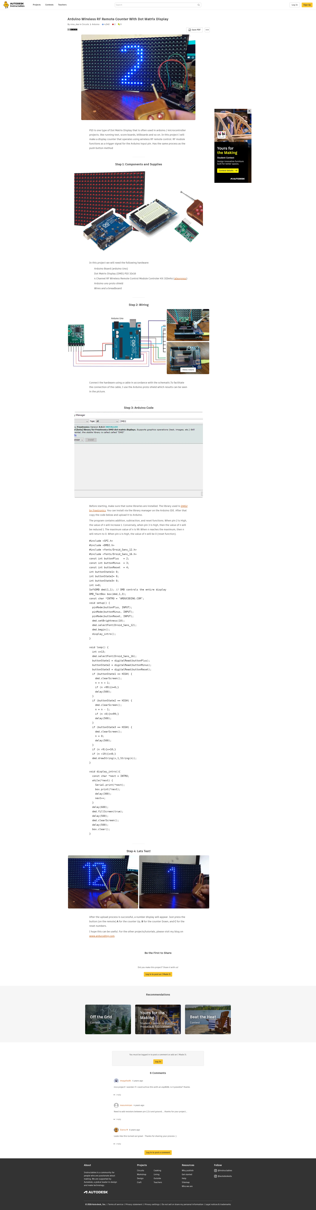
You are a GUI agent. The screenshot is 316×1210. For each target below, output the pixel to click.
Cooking (157, 1170)
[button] (207, 29)
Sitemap (186, 1182)
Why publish (188, 1170)
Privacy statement (133, 1204)
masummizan (126, 1105)
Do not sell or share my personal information (182, 1204)
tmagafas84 (125, 1081)
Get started (187, 1174)
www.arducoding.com (102, 936)
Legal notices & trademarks (218, 1204)
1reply (118, 1095)
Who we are (187, 1186)
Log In (295, 4)
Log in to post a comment (158, 1152)
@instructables (225, 1170)
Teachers (62, 4)
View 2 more (188, 369)
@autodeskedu (225, 1176)
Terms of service (115, 1204)
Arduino (95, 24)
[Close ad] (249, 111)
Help (184, 1178)
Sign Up (307, 4)
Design (140, 1178)
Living (156, 1174)
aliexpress (180, 278)
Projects (37, 4)
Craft (139, 1182)
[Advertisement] (232, 146)
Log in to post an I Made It (158, 974)
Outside (157, 1178)
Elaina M (124, 1130)
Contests (49, 4)
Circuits (85, 24)
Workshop (141, 1174)
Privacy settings (152, 1204)
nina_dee (74, 24)
